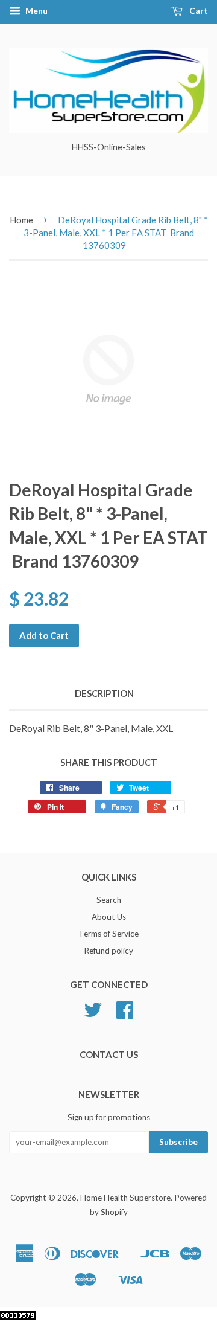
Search (108, 900)
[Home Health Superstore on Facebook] (125, 1014)
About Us (109, 917)
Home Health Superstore (125, 1197)
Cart (197, 10)
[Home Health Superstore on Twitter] (93, 1014)
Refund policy (108, 950)
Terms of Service (108, 933)
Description (104, 693)
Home (21, 219)
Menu (36, 10)
